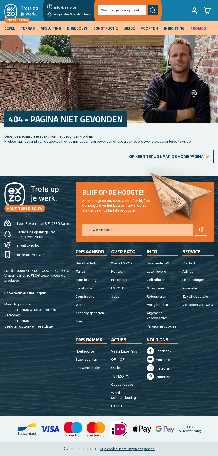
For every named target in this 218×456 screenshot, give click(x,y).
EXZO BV (118, 406)
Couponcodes (122, 384)
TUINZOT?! (120, 376)
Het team (118, 271)
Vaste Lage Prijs (124, 351)
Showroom (155, 288)
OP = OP (118, 359)
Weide (80, 304)
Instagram (163, 368)
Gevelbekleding (88, 263)
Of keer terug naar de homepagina (166, 156)
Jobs (115, 296)
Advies (187, 271)
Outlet (116, 368)
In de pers (119, 279)
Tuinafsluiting (86, 279)
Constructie (85, 296)
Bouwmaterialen (88, 368)
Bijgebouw (84, 288)
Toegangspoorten (90, 313)
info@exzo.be (28, 245)
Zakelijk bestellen (196, 296)
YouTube (162, 360)
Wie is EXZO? (121, 263)
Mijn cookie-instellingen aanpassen (127, 448)
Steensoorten (86, 359)
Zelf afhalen (156, 279)
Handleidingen (193, 279)
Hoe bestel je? (158, 263)
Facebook (163, 351)
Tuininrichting (86, 321)
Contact (188, 263)
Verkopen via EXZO (197, 304)
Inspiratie (189, 288)
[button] (194, 10)
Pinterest (162, 377)
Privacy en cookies (161, 326)
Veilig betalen (157, 304)
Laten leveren (157, 271)
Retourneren (156, 296)
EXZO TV (118, 288)
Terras (81, 271)
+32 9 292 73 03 (30, 237)
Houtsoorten (86, 351)
